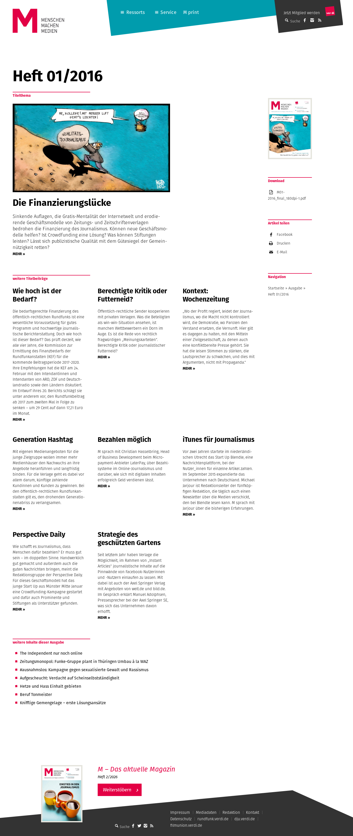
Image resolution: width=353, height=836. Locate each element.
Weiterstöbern (117, 789)
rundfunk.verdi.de (212, 819)
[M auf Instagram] (312, 20)
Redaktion (231, 812)
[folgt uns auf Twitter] (139, 826)
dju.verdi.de (244, 819)
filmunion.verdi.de (186, 825)
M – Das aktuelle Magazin (136, 769)
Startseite (276, 288)
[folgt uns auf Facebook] (133, 826)
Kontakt (252, 812)
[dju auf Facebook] (305, 20)
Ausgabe (295, 288)
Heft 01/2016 (278, 294)
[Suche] (116, 826)
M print (191, 12)
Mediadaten (206, 812)
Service (168, 12)
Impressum (180, 812)
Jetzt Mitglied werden (302, 12)
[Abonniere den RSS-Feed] (320, 20)
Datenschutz (180, 819)
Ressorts (135, 12)
